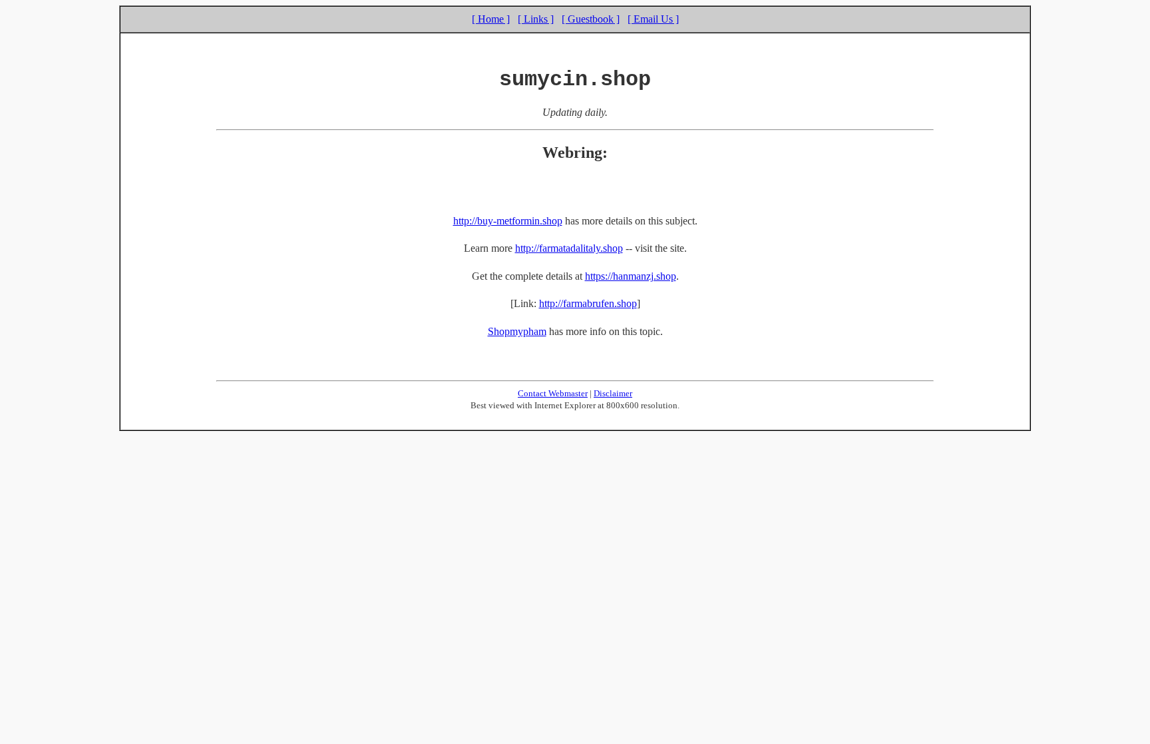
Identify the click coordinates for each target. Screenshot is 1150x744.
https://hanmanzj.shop (630, 276)
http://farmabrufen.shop (588, 303)
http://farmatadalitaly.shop (569, 248)
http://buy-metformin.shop (507, 220)
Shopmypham (517, 331)
